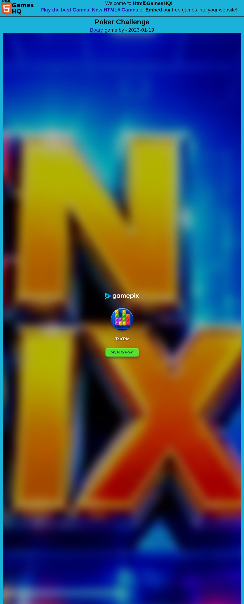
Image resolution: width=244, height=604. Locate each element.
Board (96, 30)
